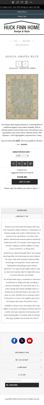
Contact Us (22, 216)
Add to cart (24, 182)
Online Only (22, 16)
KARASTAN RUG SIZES (21, 152)
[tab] (22, 210)
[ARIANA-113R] (19, 64)
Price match (30, 163)
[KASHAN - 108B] (25, 64)
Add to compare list (19, 163)
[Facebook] (14, 341)
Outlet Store (22, 12)
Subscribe (13, 385)
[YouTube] (29, 341)
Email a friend (25, 163)
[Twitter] (22, 341)
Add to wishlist (13, 163)
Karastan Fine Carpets (27, 68)
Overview (22, 210)
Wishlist (22, 2)
